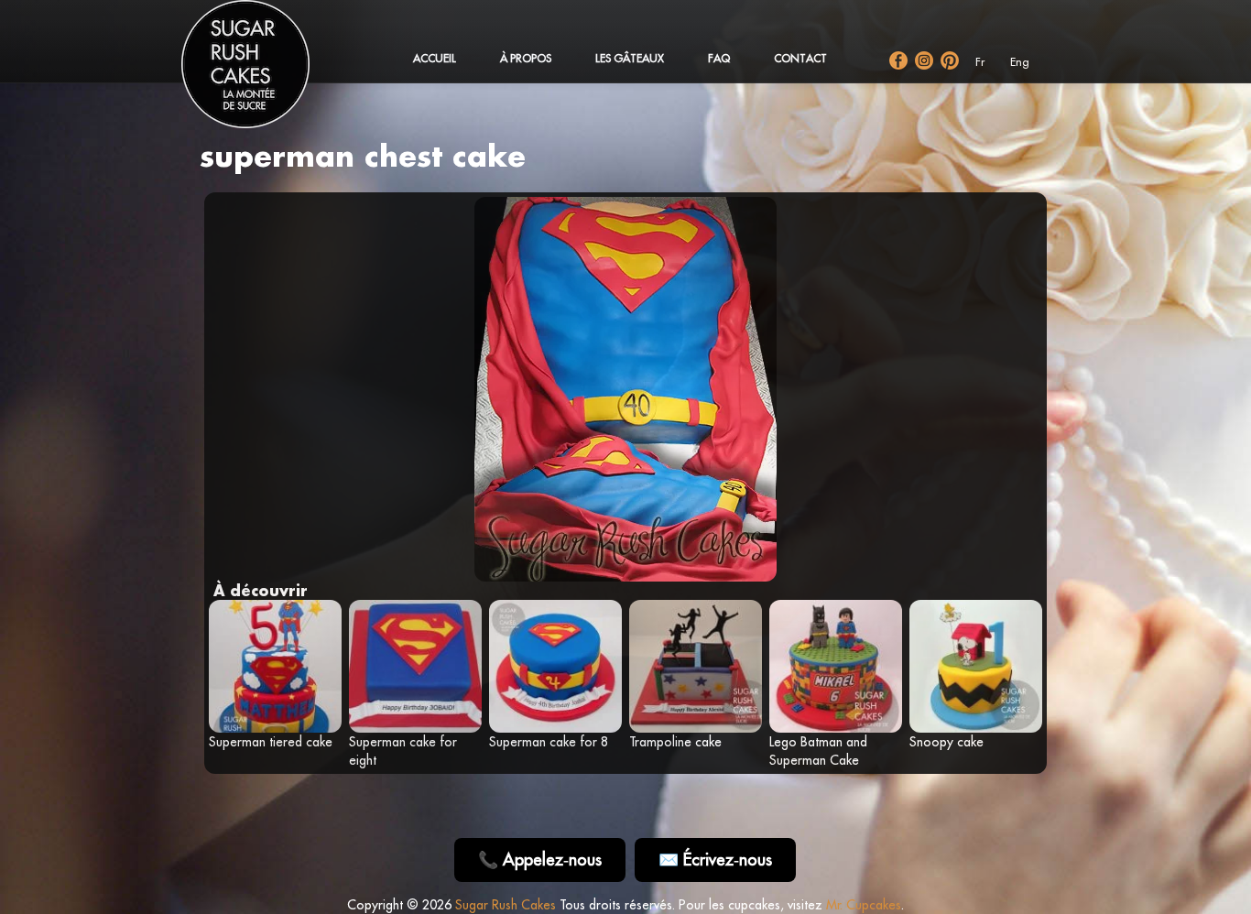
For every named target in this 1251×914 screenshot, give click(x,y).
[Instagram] (924, 60)
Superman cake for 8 (548, 742)
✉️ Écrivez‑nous (715, 859)
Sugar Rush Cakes (505, 905)
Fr (979, 62)
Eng (1019, 62)
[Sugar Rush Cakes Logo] (263, 73)
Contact (800, 58)
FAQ (719, 58)
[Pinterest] (950, 60)
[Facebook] (898, 60)
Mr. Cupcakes (863, 905)
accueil (434, 58)
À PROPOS (525, 58)
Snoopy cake (946, 742)
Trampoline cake (675, 742)
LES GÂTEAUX (629, 58)
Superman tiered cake (270, 742)
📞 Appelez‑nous (540, 859)
